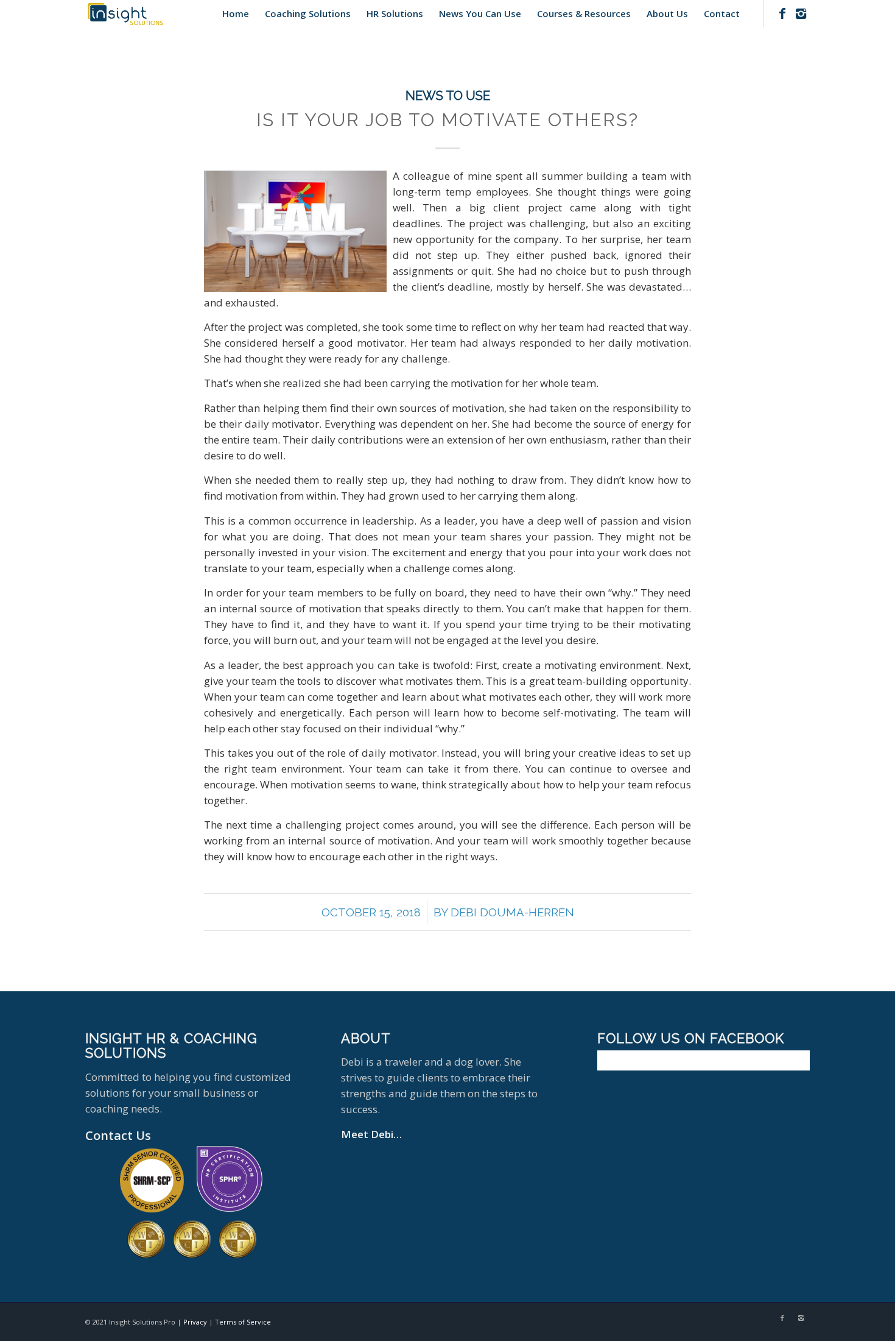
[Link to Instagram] (800, 13)
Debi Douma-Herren (512, 912)
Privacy (195, 1321)
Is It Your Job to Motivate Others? (447, 119)
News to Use (447, 95)
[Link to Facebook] (782, 13)
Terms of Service (243, 1321)
